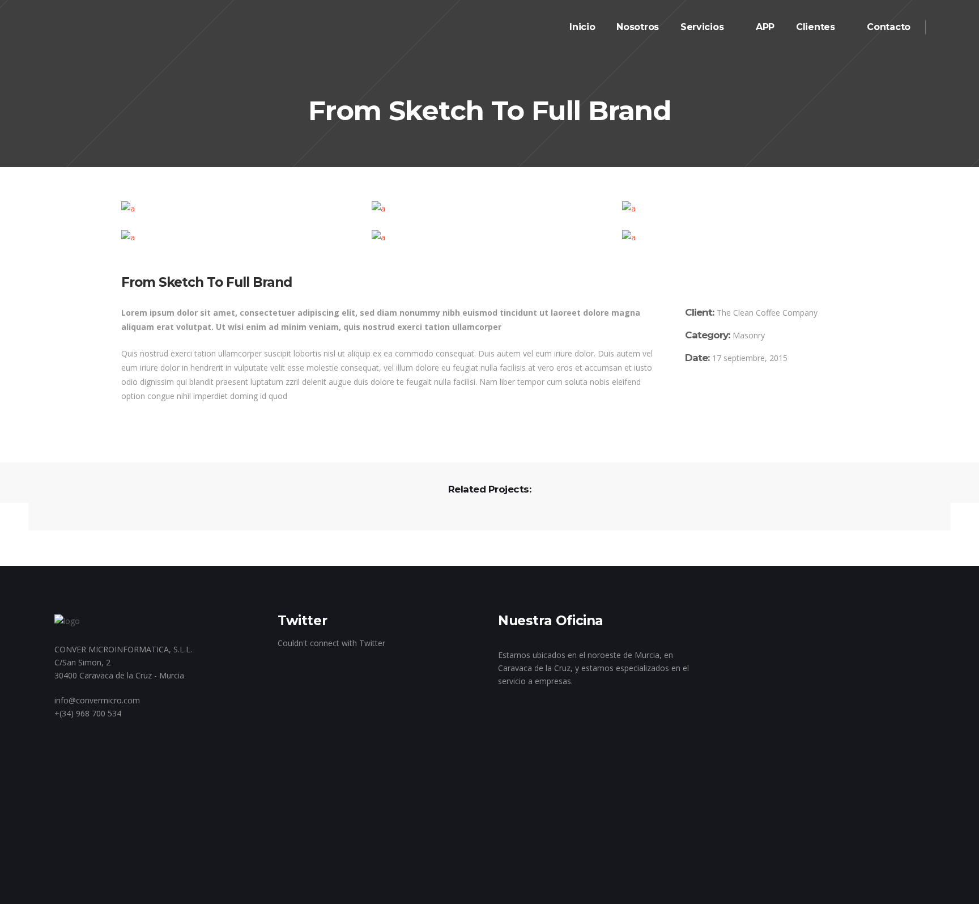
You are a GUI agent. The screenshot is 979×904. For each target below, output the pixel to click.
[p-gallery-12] (239, 208)
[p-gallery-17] (740, 237)
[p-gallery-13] (489, 208)
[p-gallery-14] (740, 208)
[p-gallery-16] (489, 237)
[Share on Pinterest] (738, 394)
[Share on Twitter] (705, 394)
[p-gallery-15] (239, 237)
